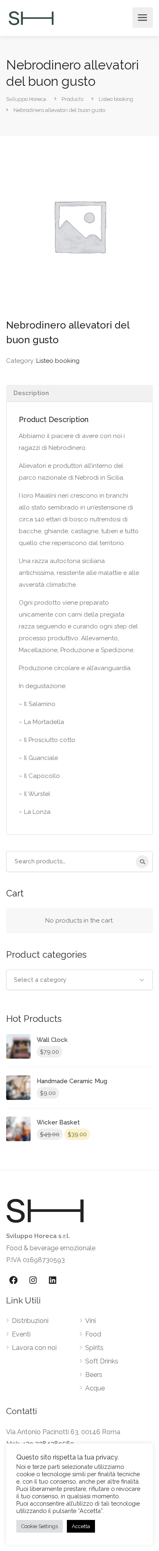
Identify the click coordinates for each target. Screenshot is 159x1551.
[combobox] (79, 980)
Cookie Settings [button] (39, 1526)
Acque (95, 1388)
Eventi (21, 1334)
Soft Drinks (101, 1361)
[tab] (79, 393)
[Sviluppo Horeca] (31, 18)
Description (31, 393)
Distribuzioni (30, 1321)
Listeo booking (58, 360)
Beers (93, 1375)
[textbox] (79, 980)
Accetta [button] (81, 1526)
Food (93, 1334)
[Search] (142, 861)
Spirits (94, 1348)
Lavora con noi (34, 1348)
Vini (90, 1321)
